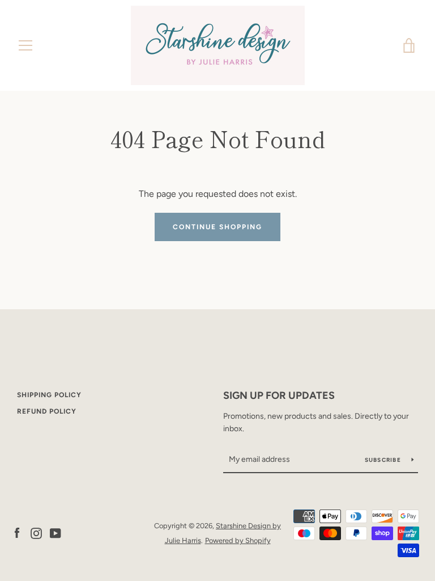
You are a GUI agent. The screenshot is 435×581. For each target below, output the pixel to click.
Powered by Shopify (238, 540)
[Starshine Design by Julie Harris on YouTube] (55, 532)
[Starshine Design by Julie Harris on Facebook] (17, 532)
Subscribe (384, 460)
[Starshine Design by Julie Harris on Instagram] (36, 532)
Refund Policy (46, 411)
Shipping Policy (49, 395)
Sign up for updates (279, 395)
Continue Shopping (217, 227)
